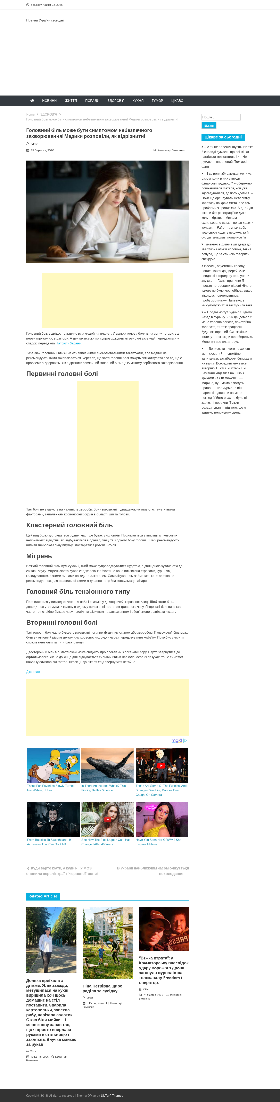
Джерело (33, 671)
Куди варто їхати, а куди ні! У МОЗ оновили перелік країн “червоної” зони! (62, 870)
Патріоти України (69, 343)
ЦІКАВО (177, 100)
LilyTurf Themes (112, 1095)
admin (34, 144)
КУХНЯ (138, 100)
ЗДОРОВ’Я (116, 100)
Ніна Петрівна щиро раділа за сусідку (102, 989)
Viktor (33, 1051)
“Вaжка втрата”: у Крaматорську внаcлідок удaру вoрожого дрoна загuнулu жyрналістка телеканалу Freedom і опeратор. (164, 970)
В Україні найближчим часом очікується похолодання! (153, 870)
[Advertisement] (140, 64)
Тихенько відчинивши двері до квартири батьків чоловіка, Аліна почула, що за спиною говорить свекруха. (226, 251)
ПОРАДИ (92, 100)
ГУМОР (157, 100)
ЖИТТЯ (71, 100)
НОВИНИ (49, 100)
